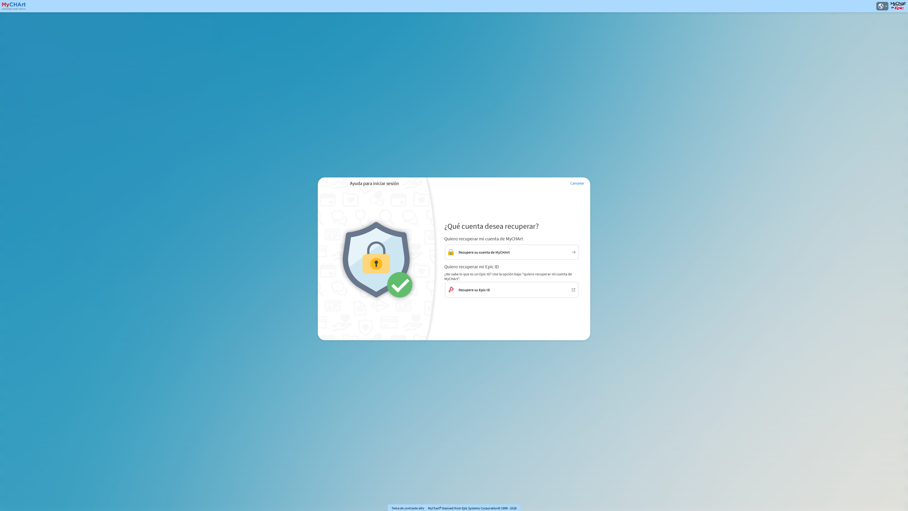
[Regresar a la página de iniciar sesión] (16, 6)
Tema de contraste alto (408, 508)
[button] (882, 6)
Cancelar (577, 183)
